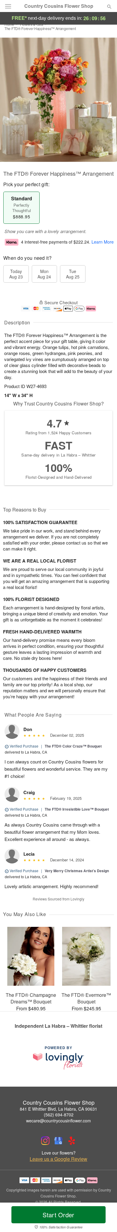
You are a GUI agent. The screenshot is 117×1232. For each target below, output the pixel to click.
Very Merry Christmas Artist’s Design (77, 870)
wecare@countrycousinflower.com (58, 1121)
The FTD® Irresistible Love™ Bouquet (77, 809)
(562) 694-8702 (59, 1115)
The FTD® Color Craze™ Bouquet (73, 746)
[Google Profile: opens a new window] (58, 1140)
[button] (104, 1218)
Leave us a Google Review (58, 1159)
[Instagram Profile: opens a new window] (45, 1140)
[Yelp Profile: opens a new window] (72, 1140)
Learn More (103, 242)
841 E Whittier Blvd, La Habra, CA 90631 (58, 1109)
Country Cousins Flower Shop (58, 6)
